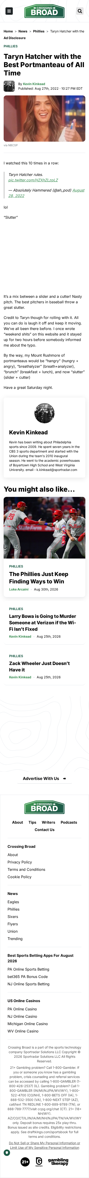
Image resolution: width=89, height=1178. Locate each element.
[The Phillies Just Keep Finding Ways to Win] (44, 528)
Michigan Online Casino (28, 1023)
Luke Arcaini (19, 589)
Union (13, 931)
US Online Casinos (24, 1000)
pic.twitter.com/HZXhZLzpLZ (33, 180)
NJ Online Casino (22, 1016)
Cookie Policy (19, 876)
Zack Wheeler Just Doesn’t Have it (39, 667)
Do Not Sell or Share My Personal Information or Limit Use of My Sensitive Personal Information (44, 1145)
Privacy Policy (20, 862)
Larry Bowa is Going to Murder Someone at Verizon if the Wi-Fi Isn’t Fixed (42, 622)
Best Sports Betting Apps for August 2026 (40, 958)
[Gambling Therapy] (58, 1162)
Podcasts (69, 822)
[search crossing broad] (80, 11)
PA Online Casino (22, 1009)
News (13, 893)
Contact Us (45, 829)
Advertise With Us (41, 778)
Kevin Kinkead (34, 84)
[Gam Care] (39, 1162)
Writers (48, 822)
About (17, 822)
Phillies (11, 46)
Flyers (13, 924)
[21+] (25, 1162)
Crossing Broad (21, 846)
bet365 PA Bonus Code (28, 976)
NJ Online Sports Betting (29, 984)
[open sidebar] (9, 11)
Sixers (13, 916)
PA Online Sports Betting (28, 969)
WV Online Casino (23, 1031)
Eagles (13, 902)
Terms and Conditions (26, 869)
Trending (15, 938)
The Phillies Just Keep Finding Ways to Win (38, 578)
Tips (32, 822)
